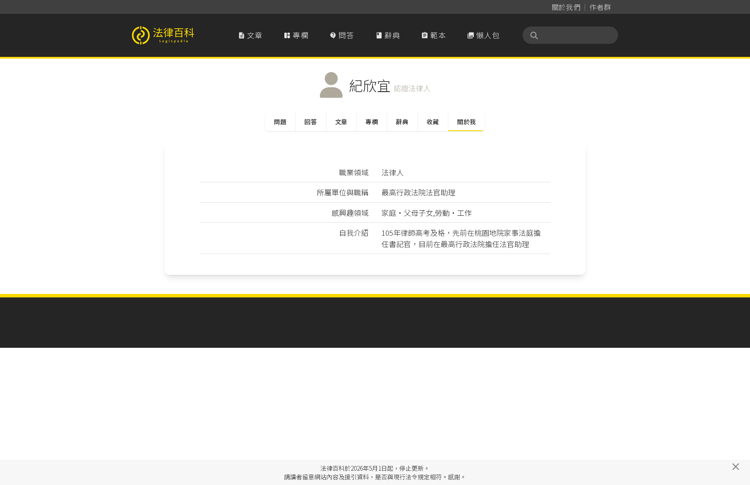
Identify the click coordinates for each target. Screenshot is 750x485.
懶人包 (483, 35)
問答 (342, 35)
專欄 (296, 35)
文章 (250, 35)
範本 (433, 35)
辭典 (388, 35)
